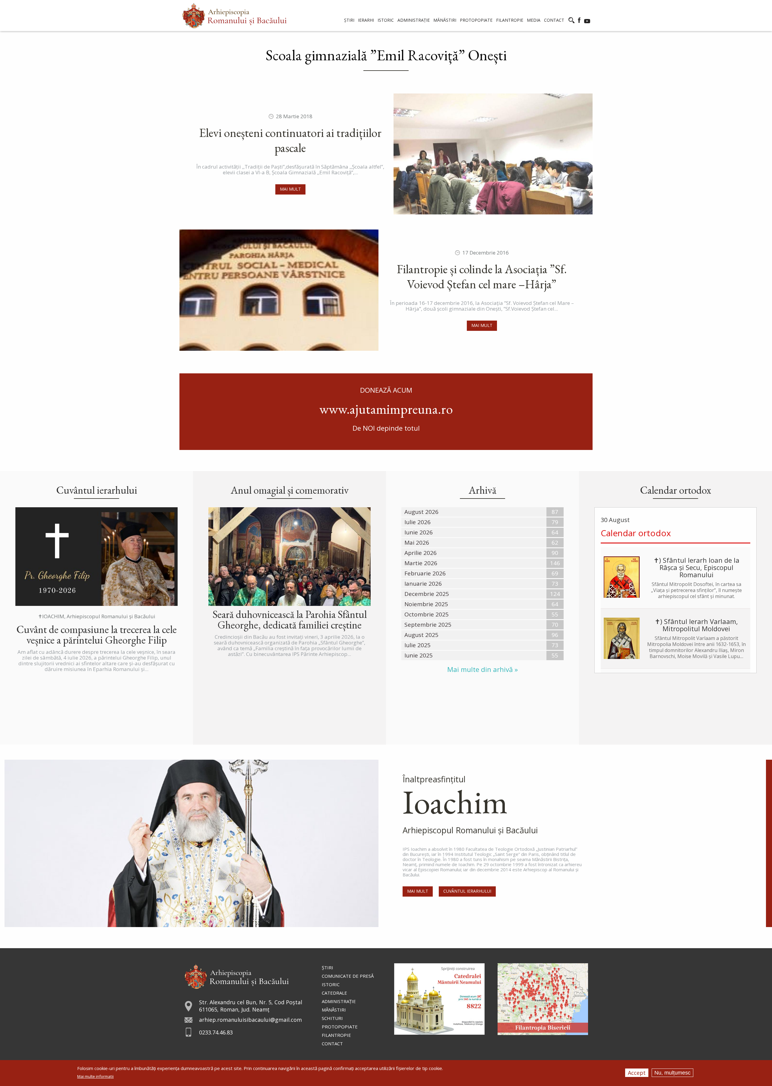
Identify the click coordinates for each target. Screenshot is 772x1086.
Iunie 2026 (418, 532)
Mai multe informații (95, 1076)
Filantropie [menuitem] (509, 20)
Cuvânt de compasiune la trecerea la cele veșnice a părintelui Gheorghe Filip (96, 634)
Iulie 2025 (417, 645)
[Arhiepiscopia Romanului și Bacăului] (236, 975)
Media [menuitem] (533, 20)
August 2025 (421, 635)
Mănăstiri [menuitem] (444, 20)
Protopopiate (340, 1027)
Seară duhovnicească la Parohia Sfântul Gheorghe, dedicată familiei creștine (290, 619)
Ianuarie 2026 (423, 583)
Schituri (332, 1018)
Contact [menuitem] (554, 20)
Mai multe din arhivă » (482, 669)
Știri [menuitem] (349, 20)
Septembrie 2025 (427, 624)
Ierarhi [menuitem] (366, 20)
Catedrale (334, 993)
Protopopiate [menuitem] (476, 20)
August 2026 (421, 512)
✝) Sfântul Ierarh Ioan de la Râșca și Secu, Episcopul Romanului (696, 567)
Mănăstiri (334, 1010)
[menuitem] (234, 15)
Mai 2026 (416, 542)
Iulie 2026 (417, 522)
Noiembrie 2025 (426, 604)
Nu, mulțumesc (672, 1073)
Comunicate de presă (348, 976)
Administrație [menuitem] (413, 20)
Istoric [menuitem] (386, 20)
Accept (637, 1072)
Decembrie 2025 (426, 594)
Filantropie (336, 1035)
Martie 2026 (420, 563)
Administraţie (339, 1001)
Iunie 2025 (418, 655)
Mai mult (290, 189)
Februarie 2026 (425, 573)
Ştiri (327, 967)
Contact (332, 1043)
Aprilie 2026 (420, 553)
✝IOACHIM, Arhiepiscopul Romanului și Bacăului (96, 616)
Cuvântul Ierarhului (467, 891)
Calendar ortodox (636, 533)
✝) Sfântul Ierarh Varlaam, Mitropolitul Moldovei (696, 625)
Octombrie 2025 (426, 614)
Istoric (331, 984)
